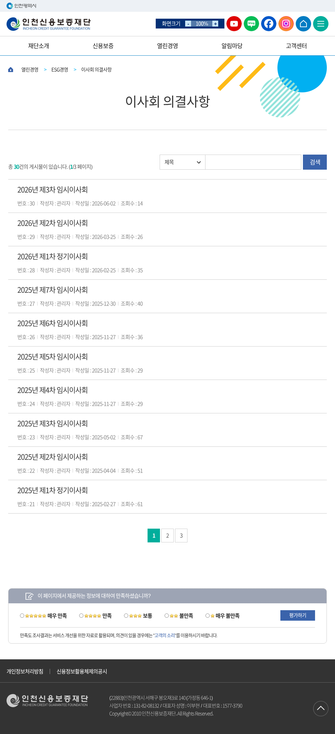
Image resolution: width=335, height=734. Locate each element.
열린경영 (167, 46)
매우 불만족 (227, 615)
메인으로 (303, 23)
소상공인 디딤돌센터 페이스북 (268, 23)
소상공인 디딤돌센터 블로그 (251, 23)
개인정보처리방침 (25, 671)
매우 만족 (57, 615)
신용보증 (103, 46)
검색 (315, 162)
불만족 (186, 615)
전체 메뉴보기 (320, 23)
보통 (147, 615)
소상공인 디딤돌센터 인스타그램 (286, 23)
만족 (107, 615)
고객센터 (296, 46)
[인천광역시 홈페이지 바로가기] (167, 6)
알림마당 (231, 46)
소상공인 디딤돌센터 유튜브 (234, 23)
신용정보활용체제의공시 (82, 671)
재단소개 (38, 46)
